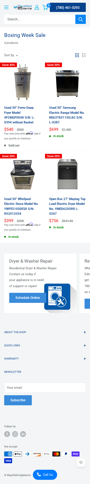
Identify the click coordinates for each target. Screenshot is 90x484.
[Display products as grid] (77, 55)
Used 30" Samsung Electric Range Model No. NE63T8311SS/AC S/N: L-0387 (67, 115)
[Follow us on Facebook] (7, 434)
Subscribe (18, 400)
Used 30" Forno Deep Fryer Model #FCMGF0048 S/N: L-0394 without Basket (19, 115)
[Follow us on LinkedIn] (23, 434)
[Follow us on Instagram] (15, 434)
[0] (45, 7)
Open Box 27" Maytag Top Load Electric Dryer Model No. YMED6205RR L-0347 (67, 206)
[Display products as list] (84, 55)
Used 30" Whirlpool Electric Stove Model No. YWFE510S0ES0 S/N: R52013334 (21, 206)
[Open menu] (6, 7)
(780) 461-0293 (68, 8)
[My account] (37, 7)
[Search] (80, 19)
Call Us (48, 475)
